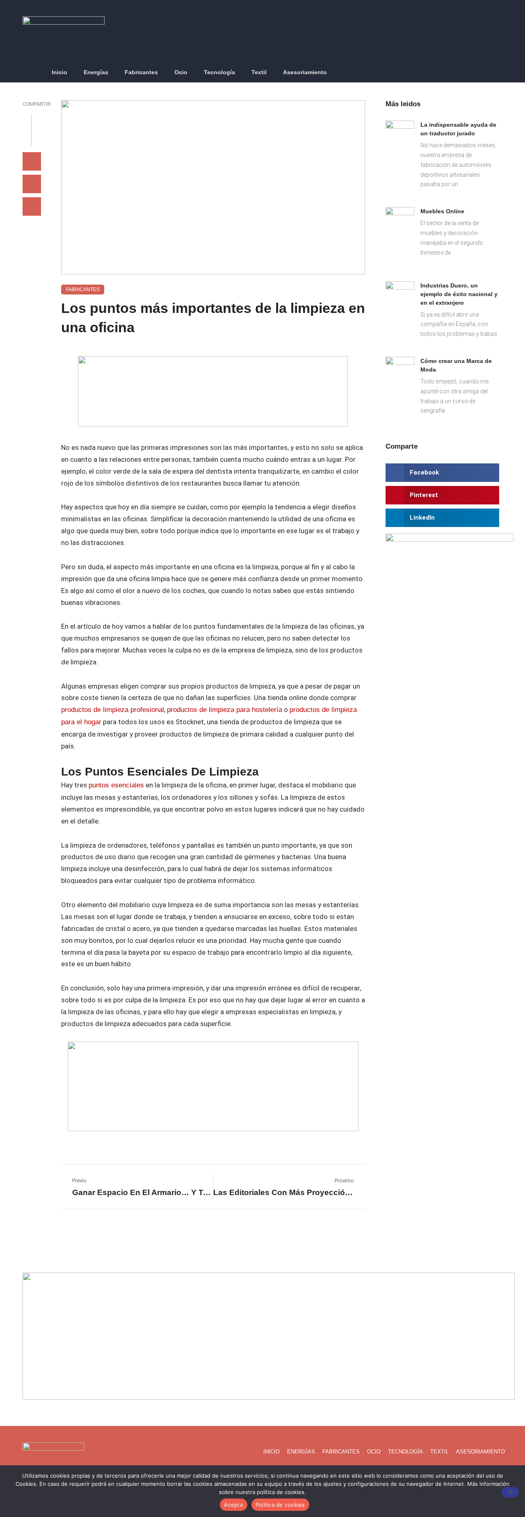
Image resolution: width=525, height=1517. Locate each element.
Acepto (233, 1504)
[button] (497, 73)
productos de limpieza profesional (112, 710)
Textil (259, 72)
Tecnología (219, 72)
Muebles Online (442, 211)
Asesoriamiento (305, 72)
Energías (96, 72)
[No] (510, 1492)
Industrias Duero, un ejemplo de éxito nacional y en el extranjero (459, 294)
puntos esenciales (116, 785)
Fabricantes (141, 72)
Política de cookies (280, 1504)
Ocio (180, 72)
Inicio (59, 72)
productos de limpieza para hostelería (224, 710)
